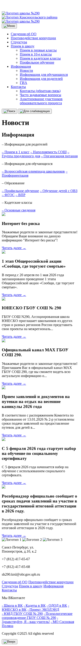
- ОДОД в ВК (57, 605)
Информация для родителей (41, 79)
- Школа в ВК (12, 605)
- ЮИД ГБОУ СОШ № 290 (22, 614)
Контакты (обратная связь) (40, 91)
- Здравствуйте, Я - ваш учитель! (30, 620)
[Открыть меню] (9, 25)
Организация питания (59, 156)
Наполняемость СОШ (48, 152)
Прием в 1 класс (15, 152)
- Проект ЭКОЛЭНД (43, 609)
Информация (21, 66)
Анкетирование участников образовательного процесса (41, 101)
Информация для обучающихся (44, 74)
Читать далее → (14, 248)
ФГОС (8, 195)
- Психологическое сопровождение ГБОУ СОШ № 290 (37, 616)
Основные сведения (18, 210)
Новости (26, 70)
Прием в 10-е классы (36, 54)
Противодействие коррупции (33, 38)
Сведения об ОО (23, 34)
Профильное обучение (37, 62)
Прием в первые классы (38, 50)
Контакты (18, 87)
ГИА (23, 83)
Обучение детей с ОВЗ (58, 191)
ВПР (20, 195)
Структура (19, 42)
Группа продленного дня (35, 154)
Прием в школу (22, 46)
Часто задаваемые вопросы (40, 95)
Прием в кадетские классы (40, 58)
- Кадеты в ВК (35, 605)
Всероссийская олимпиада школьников (33, 171)
